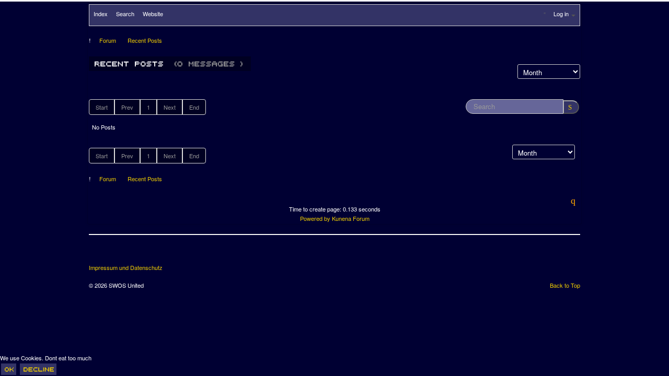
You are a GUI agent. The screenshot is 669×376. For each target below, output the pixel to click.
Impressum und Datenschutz (126, 267)
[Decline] (38, 369)
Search (125, 13)
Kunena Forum (351, 218)
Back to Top (565, 285)
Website (153, 13)
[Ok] (8, 369)
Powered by (315, 218)
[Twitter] (117, 253)
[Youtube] (136, 253)
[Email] (155, 253)
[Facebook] (97, 253)
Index (101, 13)
